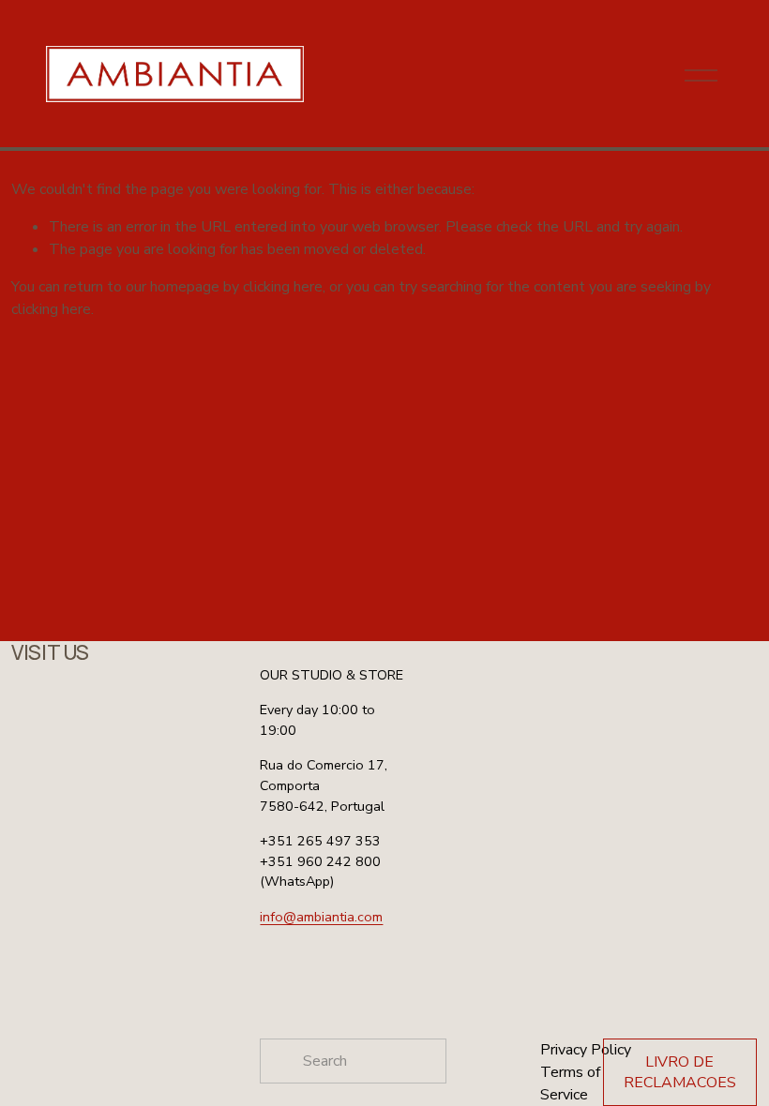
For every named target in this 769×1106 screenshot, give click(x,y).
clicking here (283, 286)
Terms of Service (570, 1083)
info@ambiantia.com (321, 916)
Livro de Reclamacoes (680, 1072)
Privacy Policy (585, 1049)
